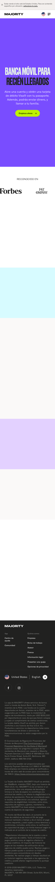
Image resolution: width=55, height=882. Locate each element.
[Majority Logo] (14, 14)
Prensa (31, 652)
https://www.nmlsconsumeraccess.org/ (32, 774)
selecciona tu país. (30, 6)
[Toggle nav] (49, 14)
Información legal (35, 657)
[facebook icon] (8, 687)
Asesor (31, 647)
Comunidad (10, 645)
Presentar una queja (37, 662)
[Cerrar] (2, 5)
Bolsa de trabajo (35, 643)
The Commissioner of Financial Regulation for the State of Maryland (25, 744)
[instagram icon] (19, 687)
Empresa (31, 638)
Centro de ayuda (9, 639)
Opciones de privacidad (38, 667)
